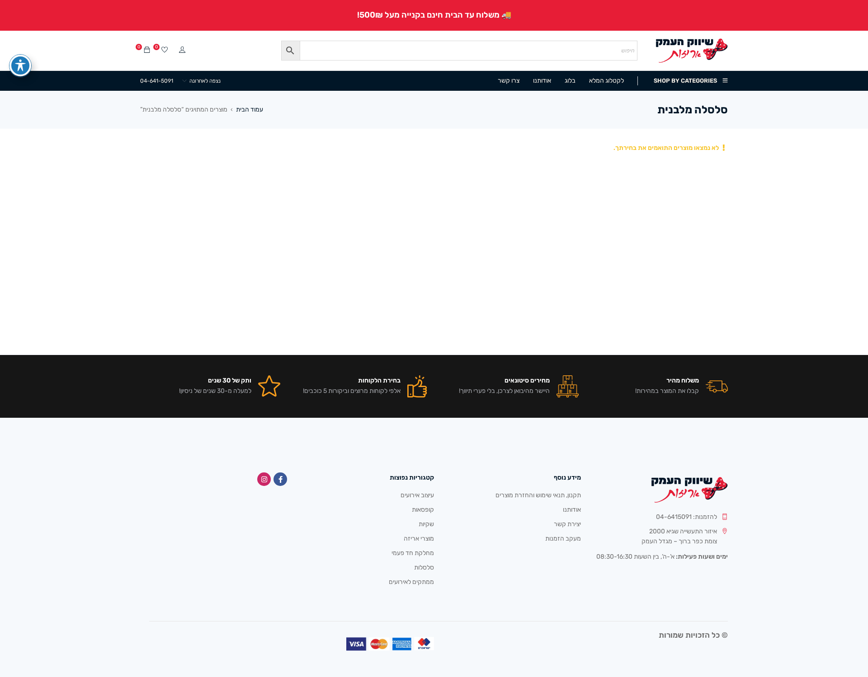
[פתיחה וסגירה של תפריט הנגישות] (20, 65)
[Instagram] (264, 479)
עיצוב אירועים (417, 495)
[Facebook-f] (280, 479)
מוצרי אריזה (419, 538)
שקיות (426, 524)
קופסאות (423, 510)
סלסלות (424, 567)
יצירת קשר (567, 524)
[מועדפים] (164, 50)
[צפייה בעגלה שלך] (147, 50)
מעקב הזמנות (563, 538)
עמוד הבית (249, 109)
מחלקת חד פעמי (413, 553)
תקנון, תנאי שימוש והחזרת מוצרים (538, 495)
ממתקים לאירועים (411, 582)
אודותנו (572, 510)
